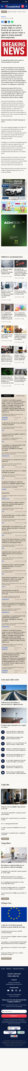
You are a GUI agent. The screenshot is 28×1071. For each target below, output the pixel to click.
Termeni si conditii (14, 996)
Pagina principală (12, 11)
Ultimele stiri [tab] (7, 395)
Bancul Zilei (5, 1)
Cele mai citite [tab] (20, 395)
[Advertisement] (14, 1059)
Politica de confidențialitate (14, 994)
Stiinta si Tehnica (22, 11)
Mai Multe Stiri (7, 958)
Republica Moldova (18, 969)
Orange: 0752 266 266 (14, 982)
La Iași (3, 969)
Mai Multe (5, 838)
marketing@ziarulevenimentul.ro (14, 984)
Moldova (8, 969)
